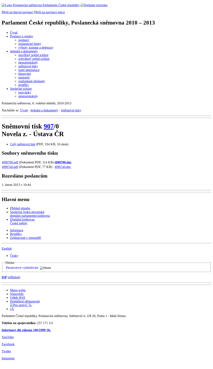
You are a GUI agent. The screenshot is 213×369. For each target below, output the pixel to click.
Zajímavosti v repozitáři (25, 237)
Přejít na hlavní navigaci (17, 12)
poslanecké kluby (29, 44)
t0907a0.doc (63, 167)
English (7, 248)
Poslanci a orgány (21, 36)
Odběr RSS (17, 297)
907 (49, 126)
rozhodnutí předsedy (31, 81)
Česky (14, 255)
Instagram (8, 358)
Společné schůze (21, 88)
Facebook (8, 344)
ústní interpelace (29, 70)
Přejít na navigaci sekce (49, 12)
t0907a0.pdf (10, 167)
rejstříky (23, 85)
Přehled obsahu (20, 208)
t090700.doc (63, 162)
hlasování (24, 73)
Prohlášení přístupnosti (25, 301)
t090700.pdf (10, 162)
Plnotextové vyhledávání (22, 267)
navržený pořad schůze (33, 55)
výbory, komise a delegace (35, 47)
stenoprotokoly (28, 62)
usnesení (24, 77)
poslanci (23, 40)
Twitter (6, 351)
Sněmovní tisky (71, 110)
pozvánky (24, 92)
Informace (16, 230)
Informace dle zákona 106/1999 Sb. (26, 330)
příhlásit (14, 277)
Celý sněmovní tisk (22, 144)
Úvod (13, 32)
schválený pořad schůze (34, 58)
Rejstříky (16, 234)
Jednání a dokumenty (24, 51)
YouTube (8, 337)
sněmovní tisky (28, 66)
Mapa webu (18, 290)
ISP (4, 277)
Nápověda (17, 294)
